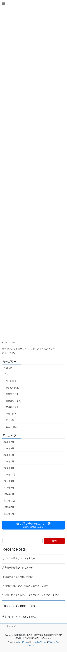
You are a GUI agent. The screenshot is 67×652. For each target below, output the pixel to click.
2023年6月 (8, 513)
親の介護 (10, 420)
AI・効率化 (11, 381)
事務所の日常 (12, 394)
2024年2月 (8, 487)
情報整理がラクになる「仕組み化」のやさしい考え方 (28, 349)
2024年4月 (8, 481)
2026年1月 (8, 455)
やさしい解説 (12, 387)
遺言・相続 (11, 426)
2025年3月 (8, 468)
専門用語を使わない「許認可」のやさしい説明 (25, 586)
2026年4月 (8, 448)
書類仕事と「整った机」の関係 (17, 576)
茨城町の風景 (12, 407)
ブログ (6, 374)
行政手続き (11, 413)
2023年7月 (8, 507)
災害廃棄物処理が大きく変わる (17, 567)
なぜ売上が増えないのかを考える (18, 558)
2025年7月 (8, 461)
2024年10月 (9, 474)
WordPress (23, 642)
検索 (54, 541)
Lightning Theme (39, 642)
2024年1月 (8, 494)
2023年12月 (9, 500)
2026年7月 (8, 442)
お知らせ (7, 368)
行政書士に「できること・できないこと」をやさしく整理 (30, 595)
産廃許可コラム (13, 400)
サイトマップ (8, 626)
